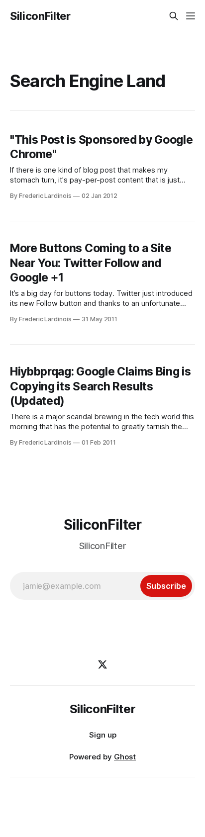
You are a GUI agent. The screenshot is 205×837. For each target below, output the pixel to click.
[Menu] (191, 16)
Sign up (102, 735)
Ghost (125, 756)
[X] (102, 664)
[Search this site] (174, 16)
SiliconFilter (40, 15)
